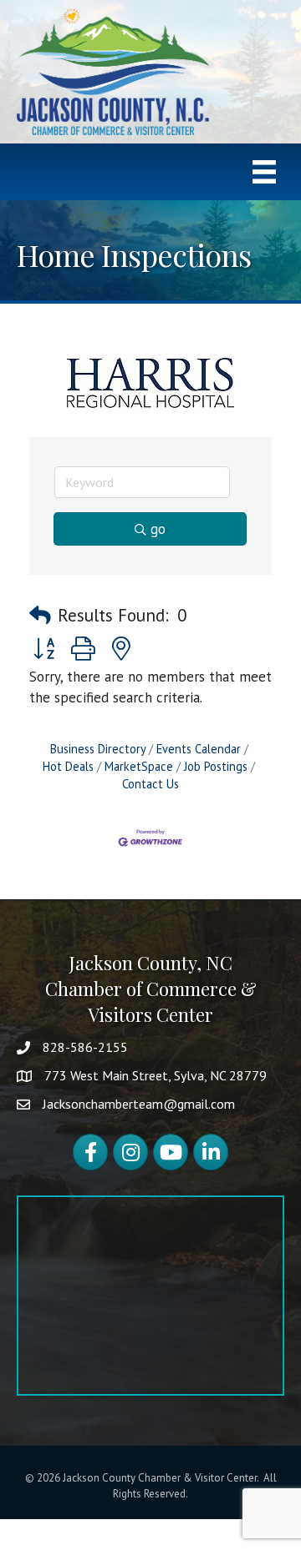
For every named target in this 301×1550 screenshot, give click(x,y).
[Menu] (264, 172)
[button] (40, 616)
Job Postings (215, 766)
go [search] (158, 529)
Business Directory (97, 749)
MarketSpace (139, 766)
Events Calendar (198, 749)
